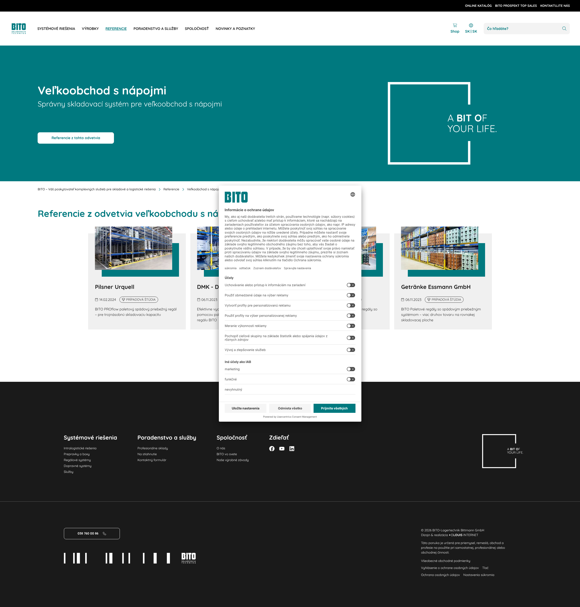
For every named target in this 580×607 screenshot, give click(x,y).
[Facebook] (272, 448)
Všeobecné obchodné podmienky (445, 561)
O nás (221, 448)
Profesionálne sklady (153, 448)
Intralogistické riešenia (80, 448)
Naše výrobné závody (233, 460)
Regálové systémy (77, 460)
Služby (68, 472)
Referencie (171, 189)
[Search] (564, 29)
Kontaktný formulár (152, 460)
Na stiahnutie (147, 454)
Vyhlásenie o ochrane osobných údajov (450, 568)
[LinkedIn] (292, 448)
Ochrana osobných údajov (440, 575)
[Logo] (23, 28)
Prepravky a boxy (77, 454)
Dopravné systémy (78, 466)
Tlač (485, 568)
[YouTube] (282, 448)
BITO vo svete (227, 454)
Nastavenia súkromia (478, 575)
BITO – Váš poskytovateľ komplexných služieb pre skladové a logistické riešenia (97, 189)
